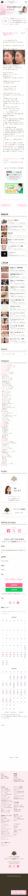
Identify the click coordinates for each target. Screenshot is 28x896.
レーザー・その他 (5, 388)
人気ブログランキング (16, 158)
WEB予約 (14, 585)
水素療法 (15, 831)
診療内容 (15, 773)
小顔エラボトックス (6, 377)
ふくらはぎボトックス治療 (6, 804)
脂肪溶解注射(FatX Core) (6, 800)
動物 (3, 458)
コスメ (3, 445)
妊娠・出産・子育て (6, 456)
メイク (15, 828)
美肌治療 (3, 426)
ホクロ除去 (4, 430)
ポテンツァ (4, 390)
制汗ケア (15, 834)
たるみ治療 (3, 423)
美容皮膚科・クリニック (6, 451)
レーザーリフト (5, 400)
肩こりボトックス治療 (5, 806)
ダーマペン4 (4, 394)
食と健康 (3, 449)
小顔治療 (3, 375)
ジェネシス (3, 827)
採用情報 (15, 775)
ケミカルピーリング (6, 433)
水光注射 (3, 404)
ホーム (2, 773)
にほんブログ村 (6, 158)
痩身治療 (3, 411)
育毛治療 (3, 440)
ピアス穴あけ (16, 803)
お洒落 (3, 462)
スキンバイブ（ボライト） (7, 366)
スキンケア (4, 434)
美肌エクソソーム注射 (5, 810)
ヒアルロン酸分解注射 (5, 789)
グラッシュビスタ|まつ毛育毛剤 (8, 442)
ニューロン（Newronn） (18, 788)
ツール (15, 835)
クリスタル (4, 414)
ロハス (3, 460)
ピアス (3, 410)
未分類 (2, 465)
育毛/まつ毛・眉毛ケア (18, 829)
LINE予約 (14, 589)
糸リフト (3, 844)
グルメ (3, 459)
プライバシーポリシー (18, 779)
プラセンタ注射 (17, 817)
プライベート (4, 455)
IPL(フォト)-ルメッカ (6, 395)
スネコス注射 (4, 370)
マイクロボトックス (6, 384)
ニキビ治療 (4, 429)
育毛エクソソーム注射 (18, 805)
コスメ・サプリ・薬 (5, 441)
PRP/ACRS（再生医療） (7, 403)
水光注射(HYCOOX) (5, 821)
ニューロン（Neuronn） (7, 412)
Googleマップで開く (14, 757)
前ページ (6, 205)
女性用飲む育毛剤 (17, 811)
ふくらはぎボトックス (6, 416)
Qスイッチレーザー (6, 399)
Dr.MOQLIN (4, 444)
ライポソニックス (5, 420)
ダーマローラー (5, 402)
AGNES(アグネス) (5, 406)
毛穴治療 (3, 427)
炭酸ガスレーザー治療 (5, 833)
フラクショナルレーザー (6, 828)
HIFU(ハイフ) (4, 376)
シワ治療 (3, 422)
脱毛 (3, 437)
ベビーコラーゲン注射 (6, 372)
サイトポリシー (17, 778)
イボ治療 (3, 431)
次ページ (22, 205)
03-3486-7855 (13, 579)
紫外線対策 (16, 826)
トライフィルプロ (5, 392)
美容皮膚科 (4, 452)
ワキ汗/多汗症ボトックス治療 (7, 801)
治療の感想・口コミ (5, 463)
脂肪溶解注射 (4, 381)
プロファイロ (4, 369)
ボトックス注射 (4, 367)
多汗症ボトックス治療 (6, 373)
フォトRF (4, 396)
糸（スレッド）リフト (6, 379)
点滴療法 (3, 408)
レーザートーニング (6, 398)
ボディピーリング (4, 839)
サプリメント (16, 832)
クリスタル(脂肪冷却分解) (19, 791)
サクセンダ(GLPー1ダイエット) (8, 415)
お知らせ (3, 775)
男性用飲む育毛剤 (17, 809)
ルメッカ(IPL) (4, 818)
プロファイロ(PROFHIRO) (6, 794)
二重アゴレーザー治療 (6, 385)
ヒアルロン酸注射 (5, 365)
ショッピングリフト (6, 380)
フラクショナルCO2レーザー (7, 407)
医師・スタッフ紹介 (5, 778)
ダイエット (4, 418)
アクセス (15, 776)
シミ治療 (3, 425)
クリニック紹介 (4, 776)
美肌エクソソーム (5, 391)
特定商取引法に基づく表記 (19, 781)
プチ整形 (3, 438)
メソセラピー (4, 419)
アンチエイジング (5, 448)
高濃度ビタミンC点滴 (18, 816)
